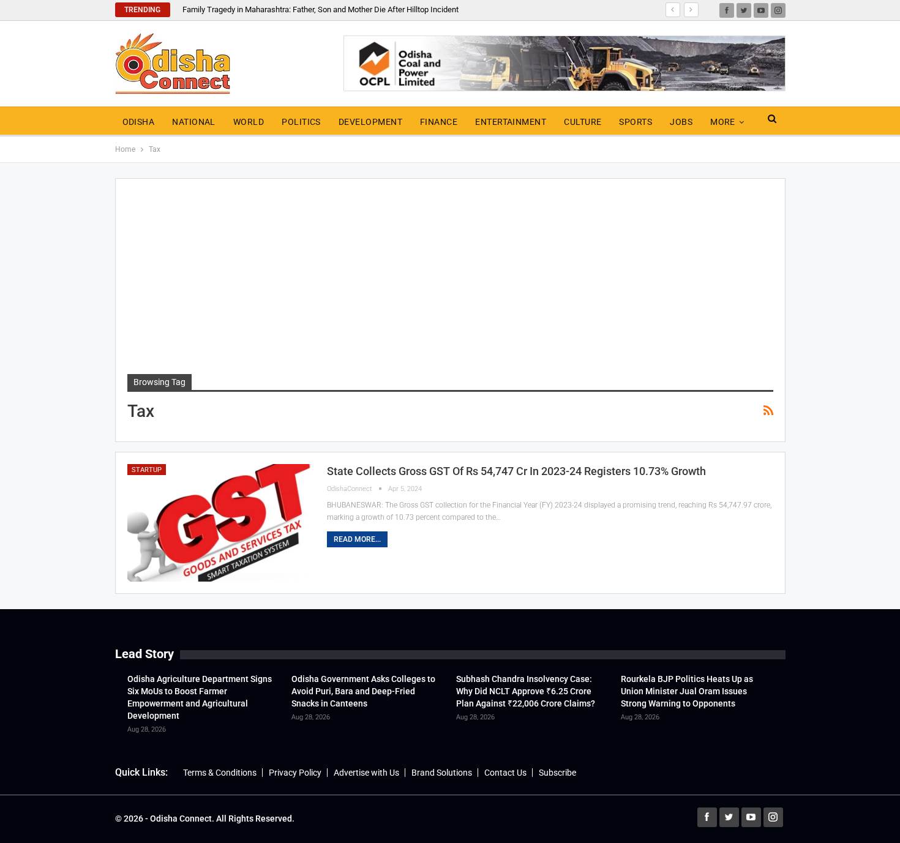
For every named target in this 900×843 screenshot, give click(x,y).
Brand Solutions (441, 772)
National (194, 122)
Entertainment (510, 122)
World (248, 122)
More (722, 122)
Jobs (681, 122)
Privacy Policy (295, 772)
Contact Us (505, 772)
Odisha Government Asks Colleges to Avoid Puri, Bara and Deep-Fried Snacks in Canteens (363, 691)
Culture (582, 122)
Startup (147, 470)
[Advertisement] (450, 282)
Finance (438, 122)
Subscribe (557, 772)
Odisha (138, 122)
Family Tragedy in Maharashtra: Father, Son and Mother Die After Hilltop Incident (320, 9)
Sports (635, 122)
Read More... (357, 539)
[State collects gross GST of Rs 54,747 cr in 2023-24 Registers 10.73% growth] (219, 523)
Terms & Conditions (220, 772)
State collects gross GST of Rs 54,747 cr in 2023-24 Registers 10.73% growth (516, 471)
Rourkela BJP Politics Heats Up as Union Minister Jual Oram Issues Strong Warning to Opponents (687, 691)
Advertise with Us (366, 772)
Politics (301, 122)
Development (370, 122)
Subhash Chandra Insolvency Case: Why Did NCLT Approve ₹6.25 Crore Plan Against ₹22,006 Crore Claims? (525, 691)
